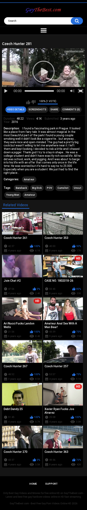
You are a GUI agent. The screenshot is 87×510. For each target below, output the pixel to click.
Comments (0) (71, 109)
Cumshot (63, 188)
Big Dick (37, 188)
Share (54, 109)
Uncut (77, 188)
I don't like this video (33, 102)
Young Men (12, 194)
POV (49, 188)
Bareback (21, 188)
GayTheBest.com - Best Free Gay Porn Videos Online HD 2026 (43, 503)
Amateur (29, 179)
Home (33, 483)
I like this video (28, 102)
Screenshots (37, 109)
